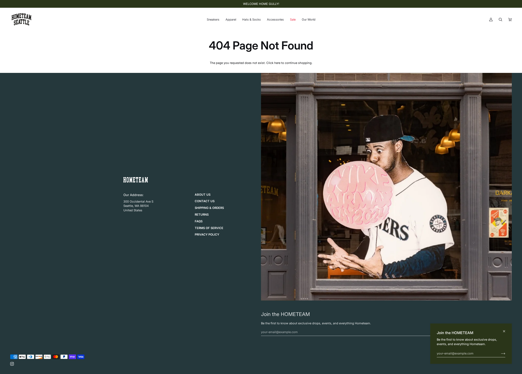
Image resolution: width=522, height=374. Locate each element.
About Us (202, 194)
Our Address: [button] (133, 195)
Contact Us (205, 201)
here (277, 63)
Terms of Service (209, 228)
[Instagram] (12, 364)
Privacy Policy (207, 234)
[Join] (499, 353)
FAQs (198, 221)
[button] (213, 19)
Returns (202, 214)
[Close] (506, 330)
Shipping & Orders (209, 208)
